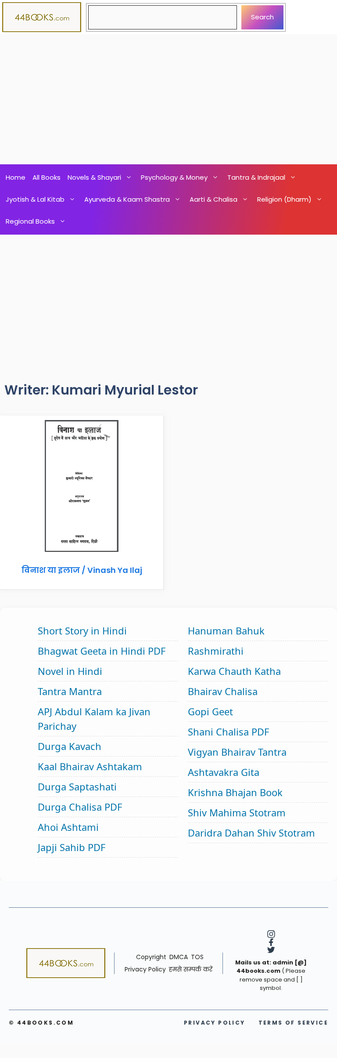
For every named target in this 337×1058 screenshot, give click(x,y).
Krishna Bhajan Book (235, 792)
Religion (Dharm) (284, 199)
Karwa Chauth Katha (234, 671)
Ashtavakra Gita (223, 772)
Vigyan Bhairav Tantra (237, 751)
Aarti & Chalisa (213, 199)
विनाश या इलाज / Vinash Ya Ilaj (82, 570)
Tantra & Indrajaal (256, 177)
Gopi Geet (210, 711)
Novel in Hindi (70, 671)
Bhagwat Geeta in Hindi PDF (101, 650)
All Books (46, 177)
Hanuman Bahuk (226, 630)
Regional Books (30, 221)
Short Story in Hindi (82, 630)
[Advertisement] (168, 99)
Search (262, 17)
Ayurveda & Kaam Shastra (127, 199)
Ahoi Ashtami (68, 826)
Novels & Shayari (94, 177)
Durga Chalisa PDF (80, 806)
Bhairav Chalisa (223, 691)
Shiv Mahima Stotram (237, 812)
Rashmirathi (216, 650)
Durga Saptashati (77, 786)
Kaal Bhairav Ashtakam (90, 766)
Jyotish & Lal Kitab (35, 199)
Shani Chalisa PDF (228, 731)
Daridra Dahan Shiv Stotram (251, 832)
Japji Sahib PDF (71, 847)
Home (15, 177)
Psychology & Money (174, 177)
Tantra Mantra (70, 691)
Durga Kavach (69, 746)
